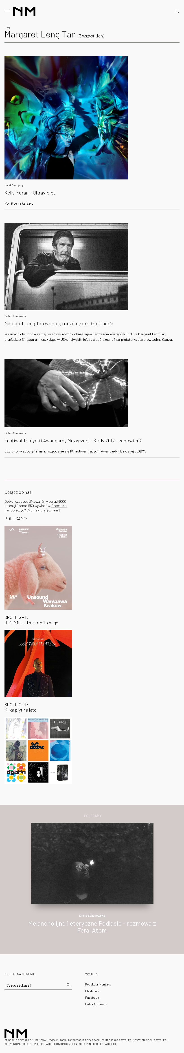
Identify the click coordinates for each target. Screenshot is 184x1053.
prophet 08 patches (43, 1043)
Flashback (92, 991)
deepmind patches (16, 1043)
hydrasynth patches (71, 1043)
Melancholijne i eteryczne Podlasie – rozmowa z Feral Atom (92, 926)
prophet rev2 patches (90, 1040)
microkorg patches (118, 1040)
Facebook (92, 997)
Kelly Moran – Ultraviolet (29, 192)
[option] (92, 883)
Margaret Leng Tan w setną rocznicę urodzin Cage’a (58, 323)
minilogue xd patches (100, 1043)
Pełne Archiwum (96, 1004)
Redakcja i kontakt (98, 984)
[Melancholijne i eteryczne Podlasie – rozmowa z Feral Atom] (92, 863)
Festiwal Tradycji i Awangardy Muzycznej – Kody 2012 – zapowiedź (73, 440)
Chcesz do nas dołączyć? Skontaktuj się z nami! (35, 507)
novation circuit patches (149, 1040)
